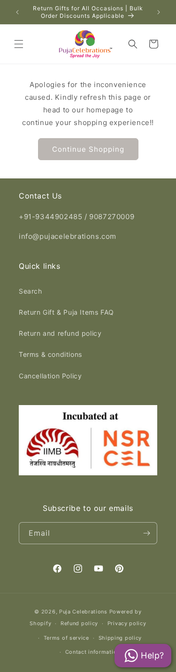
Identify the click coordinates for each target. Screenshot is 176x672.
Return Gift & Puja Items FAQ (66, 312)
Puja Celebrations (83, 611)
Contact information (92, 652)
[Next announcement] (158, 12)
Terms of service (66, 638)
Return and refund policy (60, 333)
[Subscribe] (146, 533)
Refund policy (79, 623)
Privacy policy (126, 623)
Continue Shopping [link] (88, 149)
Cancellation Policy (50, 376)
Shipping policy (120, 638)
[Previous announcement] (17, 12)
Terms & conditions (50, 354)
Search (30, 291)
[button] (18, 44)
